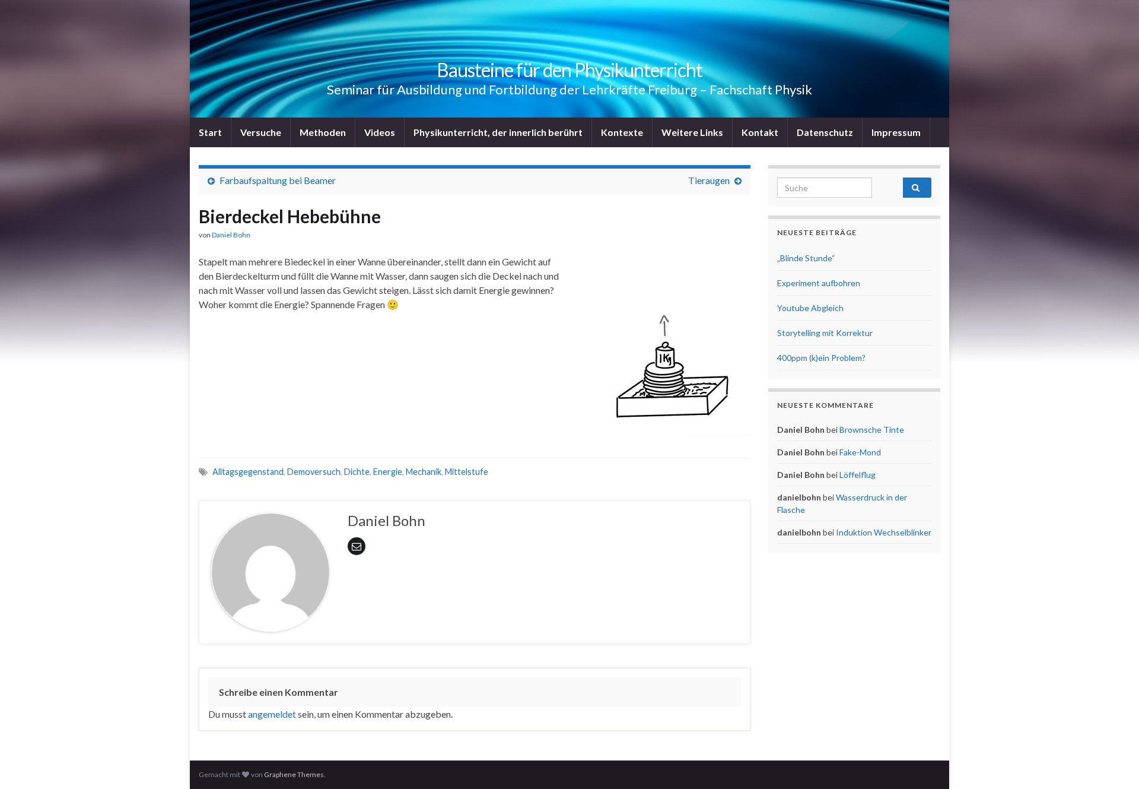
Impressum (896, 132)
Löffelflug (857, 475)
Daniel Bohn (231, 234)
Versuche (260, 132)
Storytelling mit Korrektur (825, 333)
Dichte (357, 472)
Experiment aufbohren (818, 283)
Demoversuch (314, 472)
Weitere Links (692, 132)
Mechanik (423, 472)
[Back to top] (1112, 762)
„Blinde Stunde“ (806, 258)
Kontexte (622, 132)
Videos (379, 132)
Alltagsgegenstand (248, 472)
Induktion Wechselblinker (883, 532)
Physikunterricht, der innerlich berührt (498, 132)
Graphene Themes (294, 774)
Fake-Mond (860, 452)
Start (210, 132)
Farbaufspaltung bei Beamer (277, 180)
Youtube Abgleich (810, 308)
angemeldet (272, 714)
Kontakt (760, 132)
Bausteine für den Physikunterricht (569, 69)
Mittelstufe (466, 472)
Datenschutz (825, 132)
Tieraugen (709, 180)
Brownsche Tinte (871, 429)
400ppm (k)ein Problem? (821, 358)
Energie (387, 472)
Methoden (323, 132)
